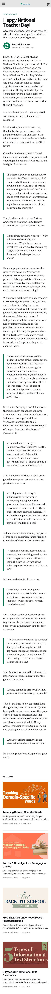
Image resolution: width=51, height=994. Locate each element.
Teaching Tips (10, 14)
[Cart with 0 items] (48, 4)
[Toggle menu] (3, 3)
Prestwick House (21, 44)
